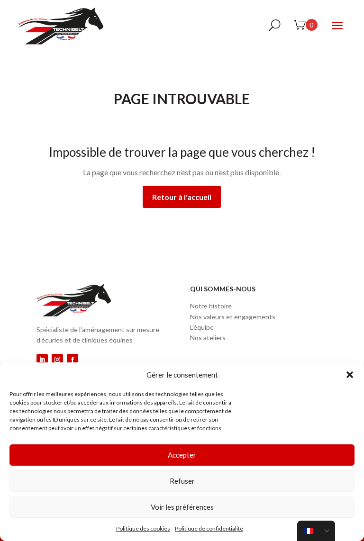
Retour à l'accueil (181, 196)
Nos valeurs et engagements (232, 317)
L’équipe (202, 327)
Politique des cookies (143, 528)
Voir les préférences (182, 507)
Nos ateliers (208, 338)
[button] (350, 374)
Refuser (182, 481)
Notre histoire (211, 306)
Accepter (182, 455)
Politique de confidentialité (209, 528)
